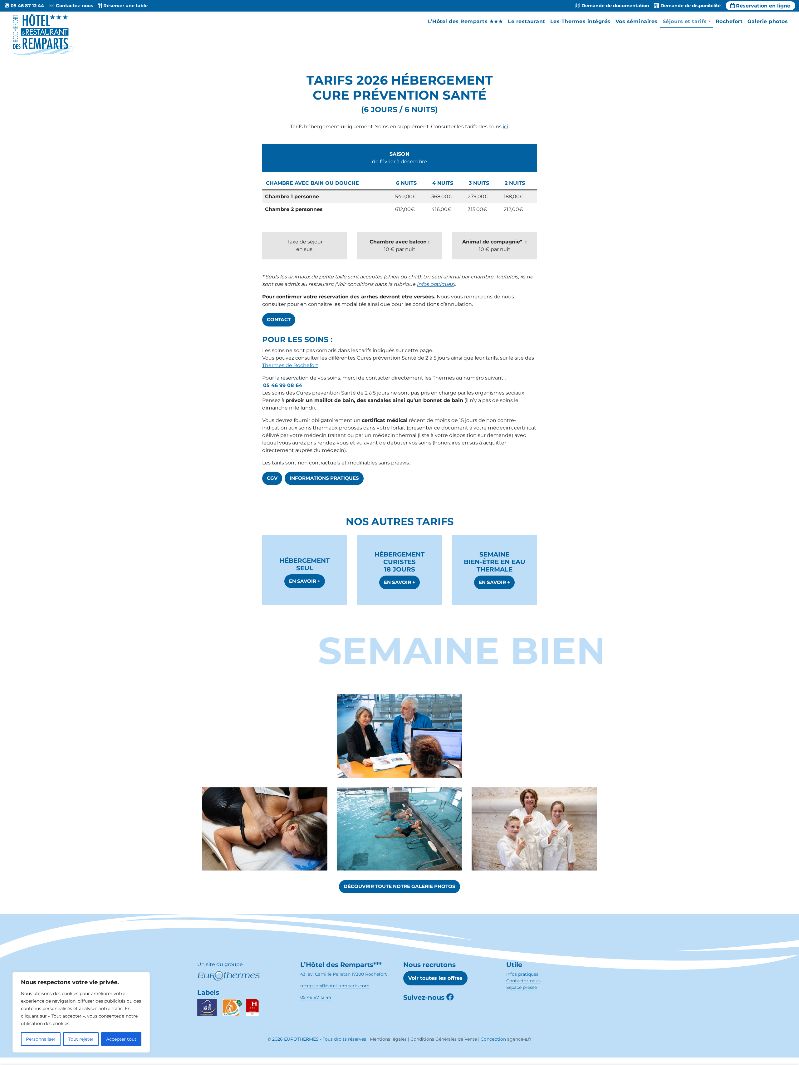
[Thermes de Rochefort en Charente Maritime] (264, 742)
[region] (81, 1012)
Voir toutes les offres (435, 978)
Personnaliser (41, 1039)
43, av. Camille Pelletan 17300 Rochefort (343, 974)
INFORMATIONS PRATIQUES (324, 478)
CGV (272, 478)
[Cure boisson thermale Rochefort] (534, 742)
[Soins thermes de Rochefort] (264, 835)
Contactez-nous (523, 981)
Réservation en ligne (763, 6)
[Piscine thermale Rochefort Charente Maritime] (399, 835)
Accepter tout (121, 1039)
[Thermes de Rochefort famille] (534, 835)
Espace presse (521, 987)
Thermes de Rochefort (290, 365)
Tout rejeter (81, 1039)
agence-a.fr (519, 1039)
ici (505, 127)
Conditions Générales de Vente (443, 1039)
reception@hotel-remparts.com (335, 986)
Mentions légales (388, 1039)
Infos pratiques (435, 284)
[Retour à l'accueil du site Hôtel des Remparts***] (43, 34)
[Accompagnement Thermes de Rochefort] (399, 742)
